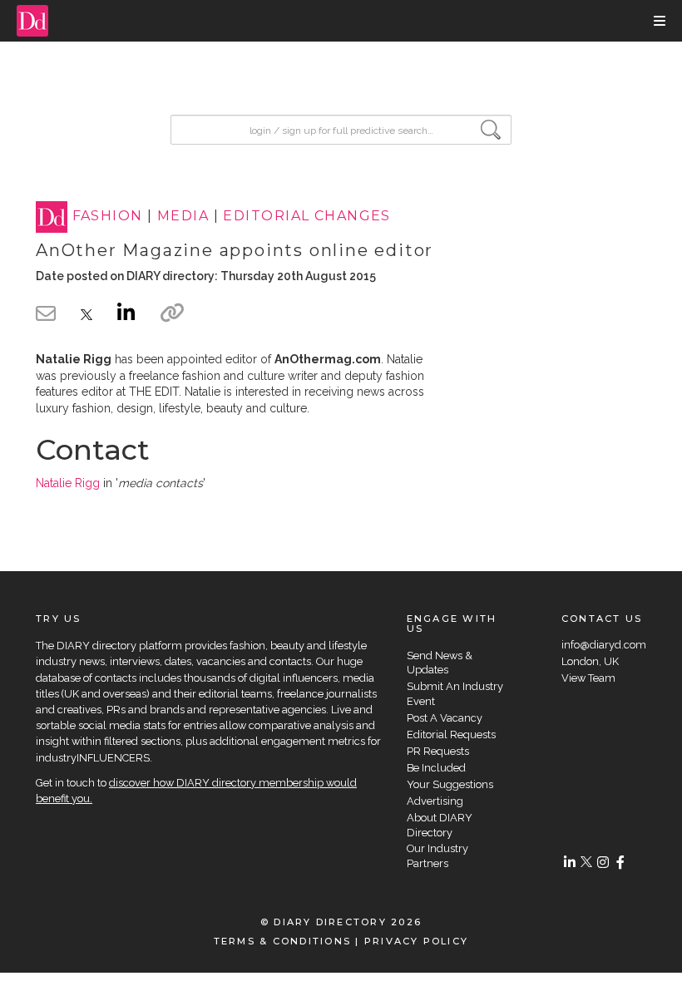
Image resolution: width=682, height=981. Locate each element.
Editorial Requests (451, 734)
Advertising (435, 801)
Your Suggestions (450, 784)
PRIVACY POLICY (416, 941)
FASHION (107, 216)
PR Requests (438, 751)
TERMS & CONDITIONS (282, 941)
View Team (588, 678)
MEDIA (183, 216)
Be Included (436, 768)
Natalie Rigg (68, 483)
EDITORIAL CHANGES (306, 216)
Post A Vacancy (444, 718)
